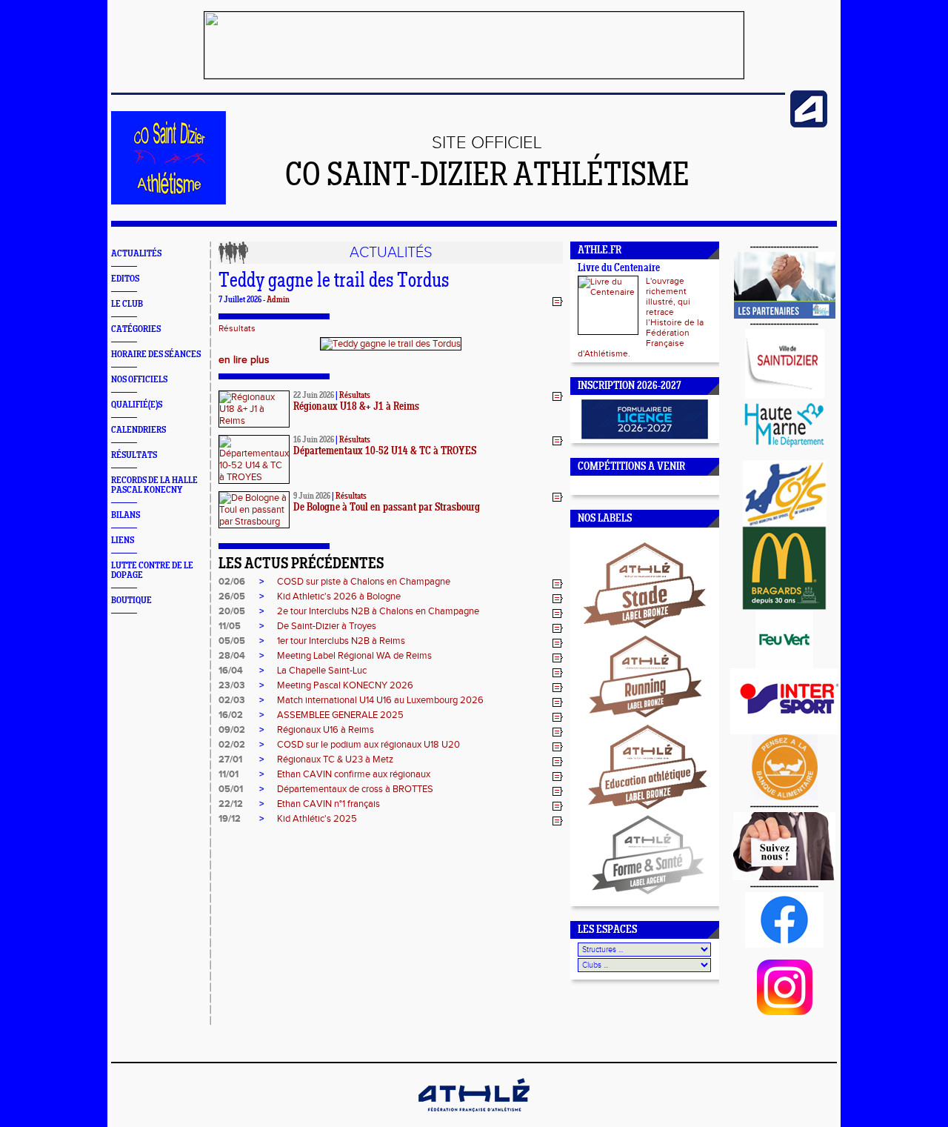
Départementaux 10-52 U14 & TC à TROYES (384, 451)
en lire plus (244, 360)
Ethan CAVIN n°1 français (328, 804)
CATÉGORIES (136, 329)
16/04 (230, 670)
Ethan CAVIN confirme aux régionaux (353, 774)
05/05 (231, 641)
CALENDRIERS (138, 430)
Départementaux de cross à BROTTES (355, 789)
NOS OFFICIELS (139, 380)
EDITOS (125, 279)
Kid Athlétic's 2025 (317, 819)
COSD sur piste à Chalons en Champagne (363, 582)
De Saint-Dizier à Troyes (326, 626)
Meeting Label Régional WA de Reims (354, 656)
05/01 (230, 789)
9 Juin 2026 (311, 496)
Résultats (237, 328)
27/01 (230, 759)
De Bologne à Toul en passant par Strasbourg (386, 507)
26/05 (231, 596)
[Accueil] (168, 201)
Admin (278, 300)
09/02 (231, 730)
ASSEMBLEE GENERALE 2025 (340, 715)
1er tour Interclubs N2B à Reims (341, 641)
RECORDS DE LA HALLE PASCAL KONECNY (154, 485)
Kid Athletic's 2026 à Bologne (339, 596)
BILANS (125, 515)
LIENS (122, 540)
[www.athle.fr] (808, 124)
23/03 (231, 685)
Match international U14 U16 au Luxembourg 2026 (380, 700)
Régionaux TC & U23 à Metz (335, 759)
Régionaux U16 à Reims (325, 730)
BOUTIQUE (131, 600)
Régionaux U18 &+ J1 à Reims (356, 407)
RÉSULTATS (134, 455)
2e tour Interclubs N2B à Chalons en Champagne (378, 611)
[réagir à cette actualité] (558, 301)
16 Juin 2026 (313, 440)
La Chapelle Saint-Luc (322, 670)
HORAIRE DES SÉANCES (156, 354)
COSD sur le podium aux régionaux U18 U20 (368, 745)
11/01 (228, 774)
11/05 (229, 626)
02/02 (231, 745)
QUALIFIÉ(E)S (136, 405)
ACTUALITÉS (136, 254)
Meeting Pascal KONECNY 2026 (345, 685)
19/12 (229, 819)
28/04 (231, 656)
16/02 (230, 715)
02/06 (231, 582)
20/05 (231, 611)
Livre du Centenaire (619, 268)
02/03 (231, 700)
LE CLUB (127, 304)
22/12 (230, 804)
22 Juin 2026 (313, 395)
